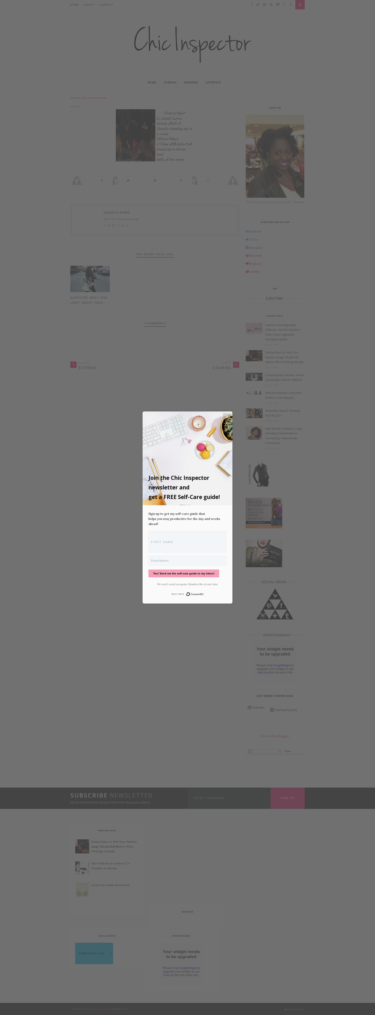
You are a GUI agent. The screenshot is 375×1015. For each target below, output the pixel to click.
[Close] (227, 417)
